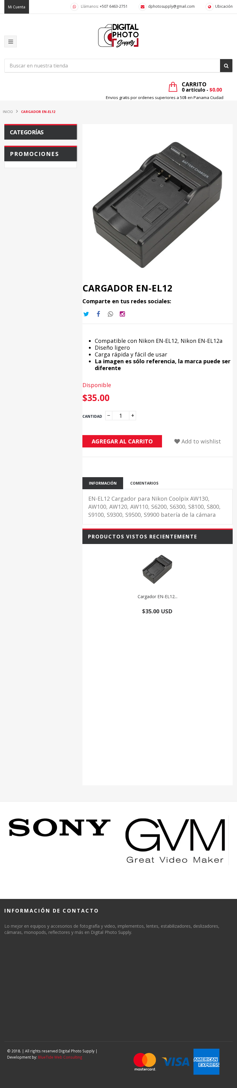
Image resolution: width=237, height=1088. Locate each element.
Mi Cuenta (16, 7)
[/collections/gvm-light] (177, 840)
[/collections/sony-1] (60, 827)
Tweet (86, 314)
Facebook (98, 314)
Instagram (110, 314)
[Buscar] (226, 65)
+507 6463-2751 (114, 6)
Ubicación (224, 6)
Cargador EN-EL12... (157, 596)
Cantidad (92, 416)
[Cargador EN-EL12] (157, 569)
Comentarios (144, 483)
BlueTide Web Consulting (60, 1057)
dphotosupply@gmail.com (171, 6)
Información (103, 483)
